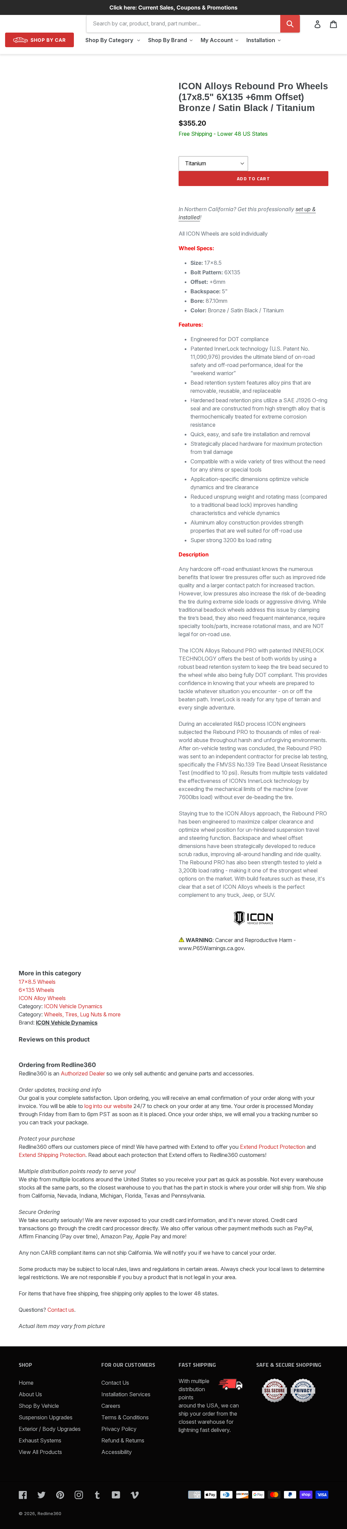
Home (26, 1382)
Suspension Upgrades (46, 1417)
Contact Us (115, 1382)
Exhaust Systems (40, 1440)
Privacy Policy (119, 1428)
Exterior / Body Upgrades (50, 1428)
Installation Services (125, 1394)
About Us (30, 1394)
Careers (110, 1405)
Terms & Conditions (125, 1417)
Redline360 (49, 1513)
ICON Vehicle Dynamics (67, 1022)
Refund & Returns (122, 1440)
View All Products (40, 1452)
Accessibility (116, 1452)
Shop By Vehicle (39, 1405)
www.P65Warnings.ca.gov (211, 948)
